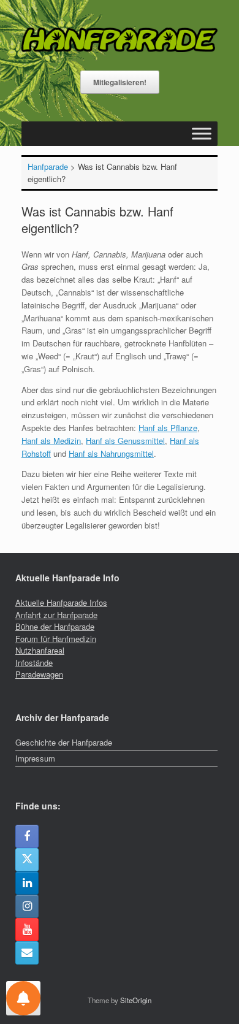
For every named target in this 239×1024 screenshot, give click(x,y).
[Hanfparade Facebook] (27, 836)
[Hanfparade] (119, 40)
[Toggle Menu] (201, 133)
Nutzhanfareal (39, 650)
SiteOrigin (135, 1000)
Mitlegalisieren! (119, 82)
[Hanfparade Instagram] (27, 906)
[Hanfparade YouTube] (27, 929)
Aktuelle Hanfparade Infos (61, 602)
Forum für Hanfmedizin (55, 638)
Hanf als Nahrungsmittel (111, 453)
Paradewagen (39, 674)
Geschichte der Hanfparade (63, 742)
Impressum (35, 758)
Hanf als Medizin (51, 440)
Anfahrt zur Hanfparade (56, 615)
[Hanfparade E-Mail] (27, 953)
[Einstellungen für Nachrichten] (23, 998)
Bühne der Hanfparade (54, 626)
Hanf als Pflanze (167, 428)
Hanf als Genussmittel (125, 440)
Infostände (34, 662)
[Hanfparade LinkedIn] (27, 883)
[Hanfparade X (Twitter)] (27, 859)
